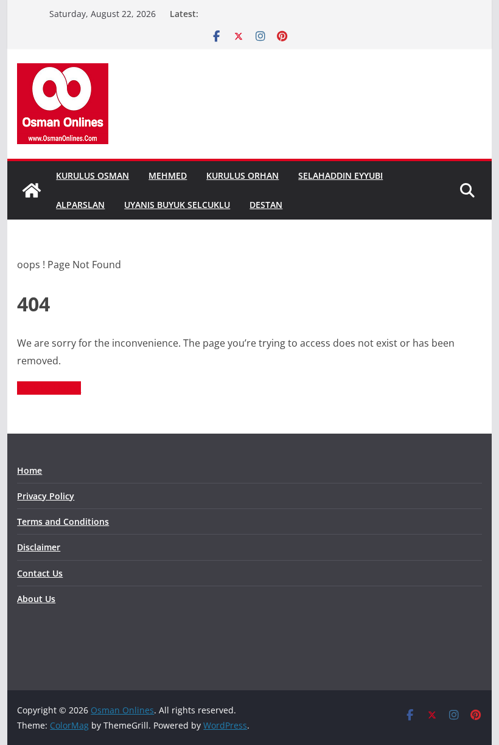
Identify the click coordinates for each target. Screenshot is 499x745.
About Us (36, 599)
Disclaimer (38, 547)
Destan (266, 204)
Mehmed (167, 175)
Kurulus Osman (92, 175)
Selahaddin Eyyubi (340, 175)
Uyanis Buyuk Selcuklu (177, 204)
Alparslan (80, 204)
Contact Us (40, 573)
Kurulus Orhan (242, 175)
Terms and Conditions (63, 521)
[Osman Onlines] (31, 190)
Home (29, 470)
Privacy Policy (45, 496)
